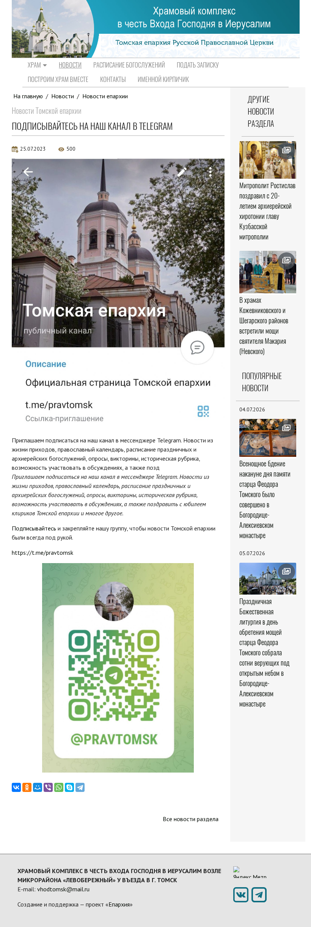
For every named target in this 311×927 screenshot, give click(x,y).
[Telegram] (80, 787)
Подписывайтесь (34, 528)
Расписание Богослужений (129, 64)
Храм (34, 64)
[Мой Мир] (37, 787)
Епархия (119, 904)
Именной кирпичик (163, 79)
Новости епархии (105, 96)
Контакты (113, 79)
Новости (70, 64)
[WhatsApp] (58, 787)
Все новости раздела (190, 819)
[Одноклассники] (26, 787)
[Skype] (69, 787)
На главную (28, 96)
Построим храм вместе (58, 79)
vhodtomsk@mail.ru (63, 889)
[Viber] (48, 787)
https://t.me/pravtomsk (42, 552)
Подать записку (198, 64)
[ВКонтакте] (16, 787)
